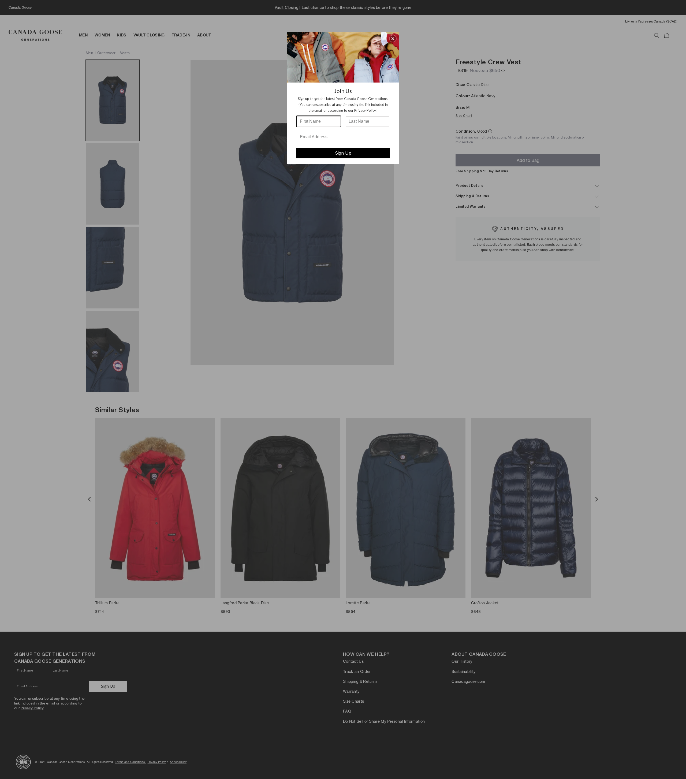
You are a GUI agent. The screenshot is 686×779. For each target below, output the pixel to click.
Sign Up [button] (343, 153)
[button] (393, 38)
